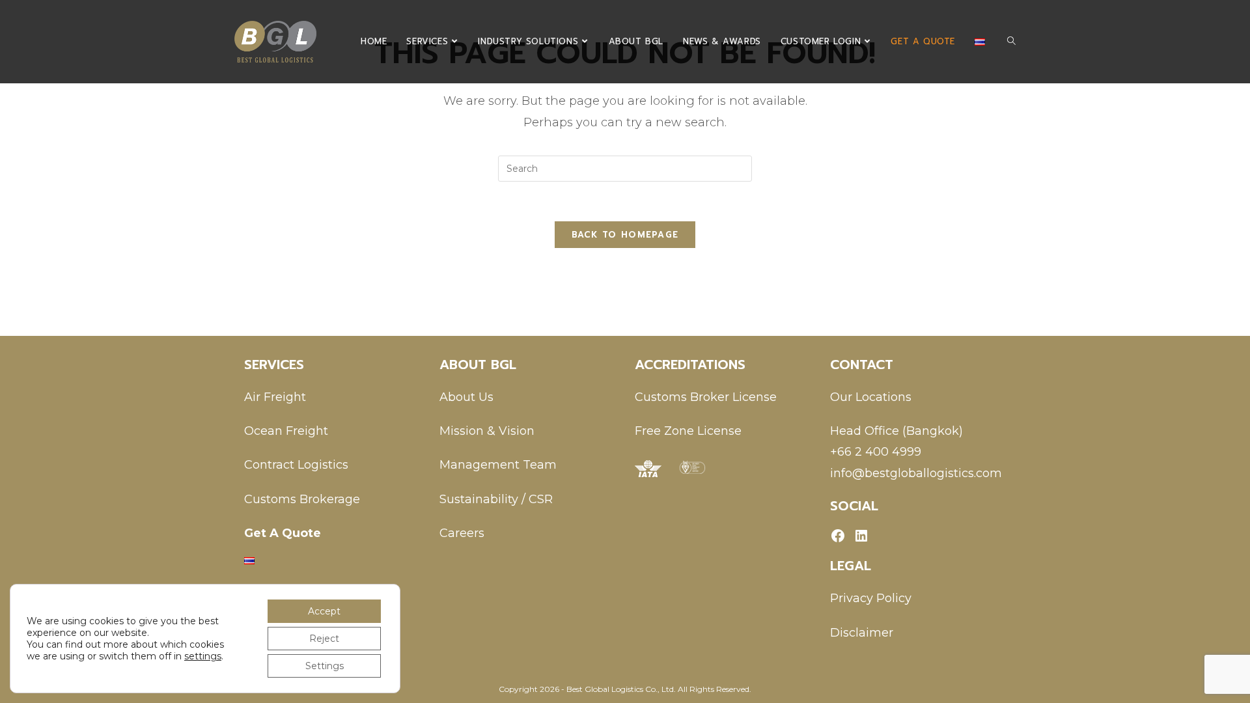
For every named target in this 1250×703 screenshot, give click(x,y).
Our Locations (870, 397)
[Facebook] (838, 536)
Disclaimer (861, 633)
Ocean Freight (286, 431)
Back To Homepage (625, 234)
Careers (461, 533)
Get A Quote (282, 533)
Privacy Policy (870, 598)
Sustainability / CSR (496, 499)
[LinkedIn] (861, 536)
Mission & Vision (487, 431)
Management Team (498, 465)
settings (202, 656)
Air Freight (275, 397)
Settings (324, 666)
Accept (324, 611)
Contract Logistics (296, 465)
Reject (324, 638)
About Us (466, 397)
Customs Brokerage (302, 499)
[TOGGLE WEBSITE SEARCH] (1011, 41)
